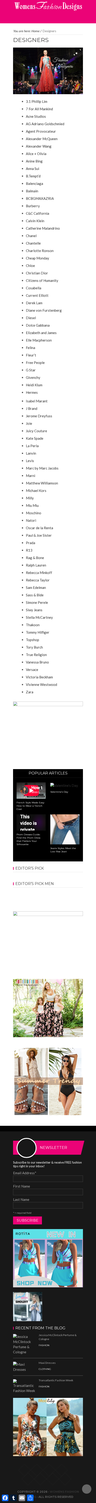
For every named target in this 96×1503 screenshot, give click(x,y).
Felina (30, 348)
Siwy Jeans (34, 610)
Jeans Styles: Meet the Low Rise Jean (63, 850)
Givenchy (33, 377)
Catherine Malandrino (43, 228)
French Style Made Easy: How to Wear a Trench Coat (31, 806)
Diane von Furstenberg (44, 310)
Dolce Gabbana (38, 325)
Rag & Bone (35, 558)
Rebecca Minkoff (39, 572)
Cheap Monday (37, 258)
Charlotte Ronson (40, 251)
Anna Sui (32, 168)
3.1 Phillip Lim (36, 101)
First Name (21, 1186)
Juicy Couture (36, 431)
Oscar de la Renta (39, 528)
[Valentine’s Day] (64, 785)
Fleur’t (31, 355)
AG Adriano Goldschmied (45, 124)
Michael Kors (36, 490)
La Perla (32, 446)
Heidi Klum (34, 385)
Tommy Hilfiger (37, 632)
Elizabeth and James (41, 333)
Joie (29, 423)
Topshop (32, 640)
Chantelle (33, 243)
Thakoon (33, 625)
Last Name (21, 1199)
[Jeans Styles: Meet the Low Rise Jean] (64, 829)
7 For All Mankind (39, 109)
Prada (30, 543)
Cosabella (33, 288)
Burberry (33, 206)
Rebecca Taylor (38, 580)
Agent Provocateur (41, 131)
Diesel (31, 318)
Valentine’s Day (59, 791)
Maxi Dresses (47, 1363)
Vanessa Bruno (37, 662)
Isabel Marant (37, 401)
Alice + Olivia (36, 154)
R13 (29, 550)
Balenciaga (34, 183)
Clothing (45, 1369)
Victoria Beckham (39, 677)
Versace (32, 669)
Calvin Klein (35, 221)
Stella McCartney (39, 617)
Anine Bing (34, 161)
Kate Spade (34, 438)
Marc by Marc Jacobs (42, 468)
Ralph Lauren (36, 565)
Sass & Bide (35, 595)
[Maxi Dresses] (24, 1366)
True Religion (36, 655)
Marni (30, 475)
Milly (30, 498)
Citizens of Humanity (42, 280)
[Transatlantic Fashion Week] (24, 1386)
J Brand (31, 408)
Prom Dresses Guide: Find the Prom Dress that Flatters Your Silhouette (28, 839)
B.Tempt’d (33, 176)
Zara (29, 692)
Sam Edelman (36, 587)
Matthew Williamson (42, 483)
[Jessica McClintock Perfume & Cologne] (24, 1344)
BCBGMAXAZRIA (40, 198)
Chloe (30, 265)
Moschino (33, 513)
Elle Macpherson (39, 340)
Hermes (32, 392)
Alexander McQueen (42, 139)
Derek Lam (34, 303)
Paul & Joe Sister (39, 535)
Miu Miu (32, 505)
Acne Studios (36, 116)
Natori (31, 520)
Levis (30, 461)
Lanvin (31, 453)
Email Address (24, 1173)
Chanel (31, 236)
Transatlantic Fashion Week (56, 1380)
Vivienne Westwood (41, 684)
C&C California (37, 213)
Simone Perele (37, 602)
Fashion (44, 1345)
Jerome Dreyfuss (39, 416)
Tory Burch (34, 647)
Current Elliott (37, 295)
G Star (31, 370)
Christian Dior (37, 273)
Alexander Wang (38, 146)
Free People (35, 362)
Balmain (32, 191)
